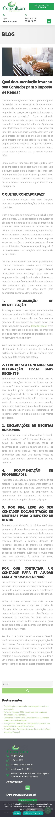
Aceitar (17, 813)
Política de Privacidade (33, 813)
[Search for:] (27, 684)
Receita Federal (39, 326)
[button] (49, 21)
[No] (52, 809)
